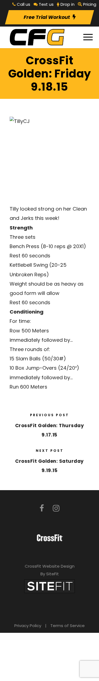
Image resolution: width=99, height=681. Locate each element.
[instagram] (56, 508)
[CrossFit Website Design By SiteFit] (49, 586)
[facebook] (42, 508)
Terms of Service (67, 625)
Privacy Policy (27, 625)
